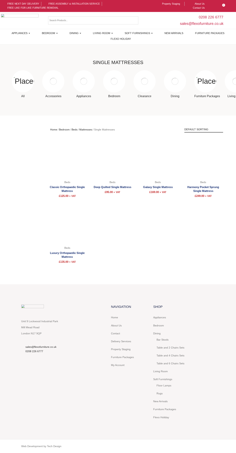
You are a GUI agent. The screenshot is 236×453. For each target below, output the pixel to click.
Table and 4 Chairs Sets (170, 355)
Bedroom (49, 33)
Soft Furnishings (138, 33)
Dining (74, 33)
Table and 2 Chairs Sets (170, 347)
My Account (117, 365)
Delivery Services (121, 341)
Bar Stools (163, 339)
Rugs (160, 393)
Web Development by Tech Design (41, 446)
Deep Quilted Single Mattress (112, 187)
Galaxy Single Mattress (158, 187)
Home (53, 129)
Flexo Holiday (121, 38)
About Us (116, 325)
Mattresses (85, 129)
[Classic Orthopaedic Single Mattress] (67, 158)
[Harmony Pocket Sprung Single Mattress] (203, 158)
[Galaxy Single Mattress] (158, 158)
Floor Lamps (164, 385)
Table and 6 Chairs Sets (170, 363)
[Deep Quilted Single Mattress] (112, 158)
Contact (115, 333)
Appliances (20, 33)
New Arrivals (173, 33)
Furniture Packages (209, 33)
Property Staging (121, 349)
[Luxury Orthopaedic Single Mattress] (67, 224)
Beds (74, 129)
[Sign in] (214, 4)
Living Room (102, 33)
